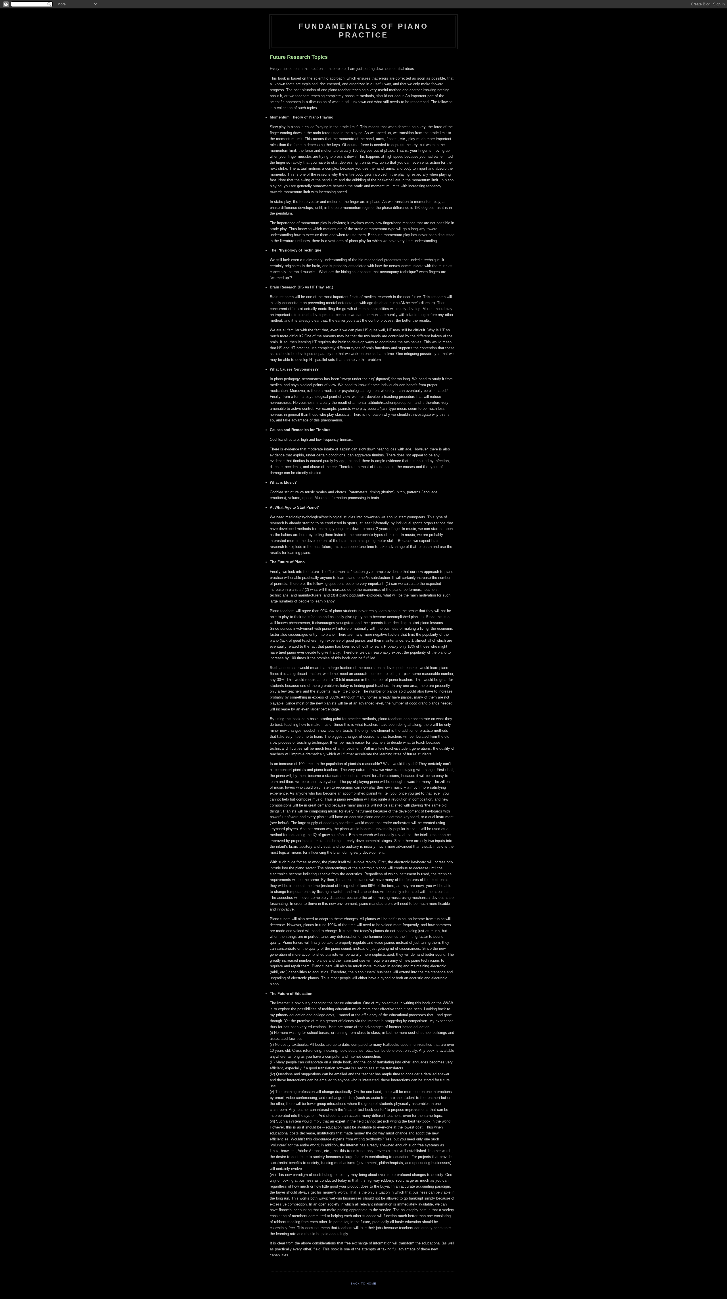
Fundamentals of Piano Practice (363, 30)
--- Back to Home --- (363, 1283)
